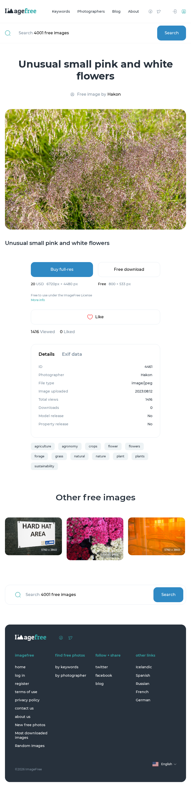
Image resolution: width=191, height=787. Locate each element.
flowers (134, 446)
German (143, 700)
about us (22, 716)
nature (101, 456)
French (142, 692)
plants (139, 456)
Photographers (91, 11)
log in (20, 675)
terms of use (26, 692)
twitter (102, 667)
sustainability (44, 466)
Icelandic (144, 667)
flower (113, 446)
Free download (129, 269)
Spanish (143, 675)
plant (120, 456)
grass (59, 456)
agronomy (70, 446)
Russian (142, 683)
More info (38, 300)
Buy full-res (61, 269)
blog (100, 683)
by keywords (66, 667)
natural (79, 456)
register (22, 683)
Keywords (61, 11)
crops (93, 446)
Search (172, 33)
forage (39, 456)
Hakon (114, 94)
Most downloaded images (31, 735)
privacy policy (27, 700)
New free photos (30, 725)
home (20, 667)
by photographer (70, 675)
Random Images (30, 746)
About (133, 11)
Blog (116, 11)
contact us (24, 708)
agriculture (43, 446)
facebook (104, 675)
